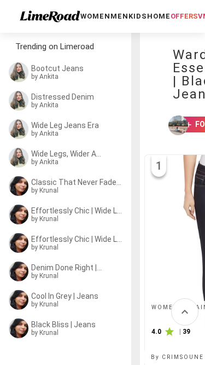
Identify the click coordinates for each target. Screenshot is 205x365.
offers (184, 16)
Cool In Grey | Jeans (64, 296)
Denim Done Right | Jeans (66, 267)
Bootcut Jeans (57, 68)
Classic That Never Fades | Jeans (77, 182)
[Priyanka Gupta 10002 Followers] (173, 125)
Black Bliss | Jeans (63, 324)
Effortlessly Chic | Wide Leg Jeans (78, 210)
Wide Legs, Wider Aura (66, 153)
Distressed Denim (62, 96)
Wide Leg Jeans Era (65, 125)
